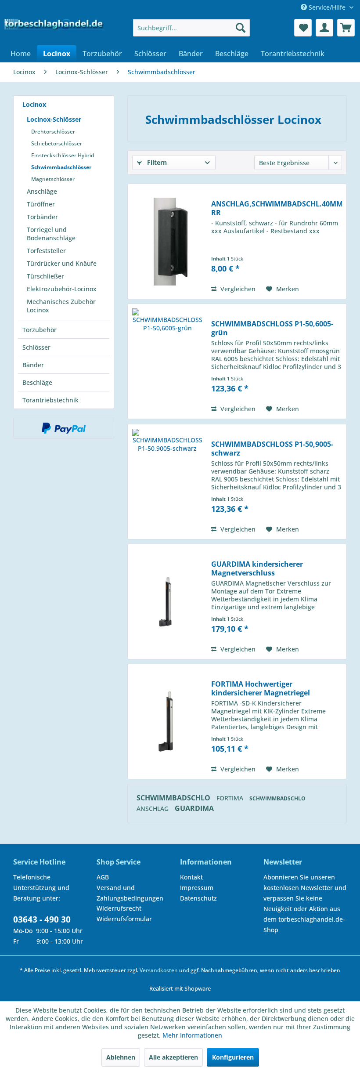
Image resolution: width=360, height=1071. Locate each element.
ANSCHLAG (153, 808)
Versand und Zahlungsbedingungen (130, 892)
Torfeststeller (46, 250)
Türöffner (41, 204)
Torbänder (42, 217)
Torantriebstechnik (50, 400)
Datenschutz (198, 898)
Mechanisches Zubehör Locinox (61, 305)
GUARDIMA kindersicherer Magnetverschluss (257, 568)
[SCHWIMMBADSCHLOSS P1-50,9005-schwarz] (167, 482)
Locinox (34, 104)
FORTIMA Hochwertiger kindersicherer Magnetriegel (260, 688)
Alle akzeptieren (173, 1057)
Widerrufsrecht (119, 908)
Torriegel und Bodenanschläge (51, 233)
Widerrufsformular (124, 919)
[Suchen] (240, 27)
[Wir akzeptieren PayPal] (63, 428)
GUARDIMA (194, 808)
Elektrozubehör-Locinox (62, 289)
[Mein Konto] (324, 27)
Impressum (196, 887)
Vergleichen (237, 289)
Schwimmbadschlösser (61, 167)
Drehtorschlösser (53, 131)
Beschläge (37, 382)
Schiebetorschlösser (56, 143)
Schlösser (36, 347)
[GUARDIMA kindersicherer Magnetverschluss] (167, 602)
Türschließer (45, 276)
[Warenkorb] (346, 27)
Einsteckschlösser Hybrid (62, 155)
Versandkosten (159, 970)
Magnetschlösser (53, 179)
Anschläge (42, 191)
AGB (103, 877)
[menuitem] (191, 27)
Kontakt (191, 877)
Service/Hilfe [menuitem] (327, 7)
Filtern (156, 162)
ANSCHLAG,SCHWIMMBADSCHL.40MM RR (276, 208)
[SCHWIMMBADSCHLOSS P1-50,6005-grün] (167, 361)
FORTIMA (230, 798)
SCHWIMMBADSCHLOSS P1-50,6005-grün (272, 328)
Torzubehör (39, 330)
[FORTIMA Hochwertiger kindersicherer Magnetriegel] (167, 721)
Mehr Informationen (192, 1035)
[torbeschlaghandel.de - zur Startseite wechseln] (54, 30)
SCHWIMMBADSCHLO (174, 798)
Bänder (33, 365)
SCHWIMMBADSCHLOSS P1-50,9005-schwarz (272, 448)
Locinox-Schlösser (54, 119)
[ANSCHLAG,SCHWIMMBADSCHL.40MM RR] (167, 241)
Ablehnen (120, 1057)
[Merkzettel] (303, 27)
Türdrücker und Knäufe (62, 263)
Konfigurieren (233, 1057)
